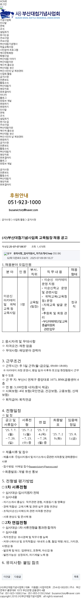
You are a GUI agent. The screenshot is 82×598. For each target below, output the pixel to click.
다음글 (17, 577)
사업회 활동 (6, 74)
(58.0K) (37, 253)
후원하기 (4, 104)
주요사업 (4, 38)
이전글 (7, 577)
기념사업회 (5, 20)
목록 (76, 577)
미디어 (3, 95)
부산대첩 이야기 (8, 59)
